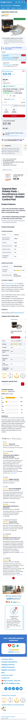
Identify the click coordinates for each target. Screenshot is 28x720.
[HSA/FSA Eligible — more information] (15, 86)
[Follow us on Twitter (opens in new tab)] (17, 689)
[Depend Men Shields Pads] (13, 27)
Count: (3, 52)
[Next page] (13, 578)
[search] (22, 384)
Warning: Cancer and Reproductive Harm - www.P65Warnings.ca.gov (13, 221)
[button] (1, 2)
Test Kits (19, 8)
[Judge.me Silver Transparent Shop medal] (10, 375)
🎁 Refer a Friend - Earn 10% (10, 681)
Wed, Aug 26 (18, 93)
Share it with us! (19, 313)
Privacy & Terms (7, 675)
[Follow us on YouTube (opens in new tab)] (21, 689)
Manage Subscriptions (9, 662)
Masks (3, 8)
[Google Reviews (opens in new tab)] (13, 646)
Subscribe (14, 116)
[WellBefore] (7, 2)
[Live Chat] (19, 2)
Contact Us (5, 678)
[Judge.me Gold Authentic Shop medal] (4, 375)
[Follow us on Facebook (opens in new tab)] (6, 689)
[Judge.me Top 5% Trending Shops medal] (23, 375)
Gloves (13, 8)
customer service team (10, 283)
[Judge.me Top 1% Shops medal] (16, 375)
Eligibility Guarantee (8, 670)
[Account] (22, 2)
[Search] (16, 2)
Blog (3, 673)
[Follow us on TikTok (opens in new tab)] (13, 689)
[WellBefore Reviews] (9, 646)
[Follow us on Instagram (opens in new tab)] (9, 689)
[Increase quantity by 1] (10, 95)
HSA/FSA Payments (8, 667)
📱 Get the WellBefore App (10, 683)
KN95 (8, 8)
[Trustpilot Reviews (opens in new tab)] (17, 646)
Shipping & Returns (8, 665)
